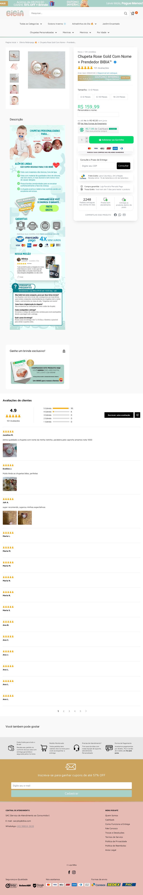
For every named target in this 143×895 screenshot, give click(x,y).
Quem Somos (111, 815)
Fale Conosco (111, 828)
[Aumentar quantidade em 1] (86, 138)
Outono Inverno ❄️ (57, 24)
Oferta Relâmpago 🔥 (28, 42)
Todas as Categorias (29, 24)
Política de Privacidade (116, 841)
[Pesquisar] (125, 13)
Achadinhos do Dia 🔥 (82, 24)
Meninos (84, 32)
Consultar (123, 165)
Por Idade (101, 32)
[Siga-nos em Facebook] (69, 872)
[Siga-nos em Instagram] (74, 872)
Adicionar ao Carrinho (113, 140)
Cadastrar (71, 793)
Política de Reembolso (115, 845)
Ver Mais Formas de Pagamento (94, 123)
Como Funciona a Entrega (117, 824)
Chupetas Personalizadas (42, 32)
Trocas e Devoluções (114, 833)
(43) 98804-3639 (25, 826)
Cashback (109, 820)
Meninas (67, 32)
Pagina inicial (11, 42)
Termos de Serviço (114, 837)
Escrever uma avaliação (119, 415)
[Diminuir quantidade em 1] (86, 141)
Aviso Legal (110, 850)
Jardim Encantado (111, 24)
